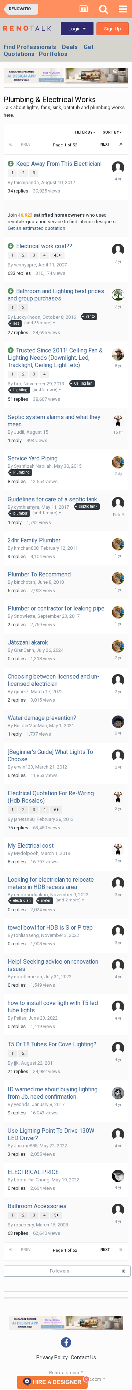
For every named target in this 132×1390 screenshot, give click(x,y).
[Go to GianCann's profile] (118, 462)
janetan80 (24, 819)
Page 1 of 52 (66, 145)
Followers (59, 1271)
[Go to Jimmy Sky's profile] (118, 421)
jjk (16, 1063)
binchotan (24, 582)
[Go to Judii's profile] (118, 503)
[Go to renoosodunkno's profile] (118, 883)
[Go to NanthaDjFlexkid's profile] (118, 354)
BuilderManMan (30, 725)
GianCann (24, 650)
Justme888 (25, 1145)
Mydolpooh (26, 853)
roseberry (24, 1225)
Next (105, 144)
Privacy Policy (52, 1357)
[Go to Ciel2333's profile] (118, 1210)
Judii (19, 432)
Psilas (20, 1018)
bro (17, 383)
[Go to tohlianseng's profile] (118, 931)
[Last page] (121, 144)
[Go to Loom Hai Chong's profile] (118, 1176)
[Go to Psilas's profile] (118, 1007)
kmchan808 (26, 548)
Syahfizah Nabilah (33, 466)
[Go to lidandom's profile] (118, 1093)
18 (123, 1271)
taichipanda (26, 182)
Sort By (111, 132)
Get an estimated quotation (36, 228)
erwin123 (23, 767)
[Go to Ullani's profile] (118, 680)
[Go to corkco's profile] (118, 295)
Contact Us (83, 1357)
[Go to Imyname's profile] (118, 250)
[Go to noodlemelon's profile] (118, 965)
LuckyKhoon (27, 317)
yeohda (22, 1104)
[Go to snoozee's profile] (118, 1134)
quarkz (21, 691)
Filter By (84, 132)
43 (56, 255)
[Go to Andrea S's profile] (118, 167)
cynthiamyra (26, 507)
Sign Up (112, 28)
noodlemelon (28, 976)
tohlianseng (26, 935)
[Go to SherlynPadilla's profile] (118, 721)
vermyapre (25, 265)
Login (76, 28)
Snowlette (24, 616)
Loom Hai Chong (32, 1179)
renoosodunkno (31, 894)
